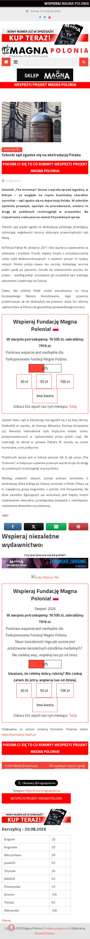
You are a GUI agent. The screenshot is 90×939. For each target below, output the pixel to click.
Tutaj (73, 406)
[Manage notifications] (11, 927)
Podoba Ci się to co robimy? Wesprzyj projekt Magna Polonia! (45, 167)
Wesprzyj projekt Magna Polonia (45, 84)
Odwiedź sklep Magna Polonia (45, 75)
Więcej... (7, 920)
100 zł (65, 381)
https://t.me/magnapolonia (42, 790)
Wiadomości (12, 149)
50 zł (44, 381)
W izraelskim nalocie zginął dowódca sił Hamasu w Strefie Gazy (67, 766)
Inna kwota (45, 396)
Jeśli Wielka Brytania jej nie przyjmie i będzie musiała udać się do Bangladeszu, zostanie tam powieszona (22, 766)
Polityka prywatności (56, 928)
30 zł (24, 381)
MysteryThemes (45, 933)
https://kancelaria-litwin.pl (19, 734)
